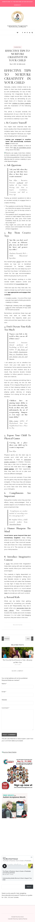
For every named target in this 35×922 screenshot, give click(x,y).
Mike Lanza (13, 421)
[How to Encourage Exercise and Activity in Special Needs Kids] (29, 638)
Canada (16, 897)
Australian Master (15, 524)
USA (5, 897)
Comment (5, 708)
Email (4, 691)
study (8, 564)
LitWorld (20, 183)
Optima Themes (22, 918)
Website (4, 700)
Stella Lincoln (22, 64)
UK (9, 897)
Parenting (17, 47)
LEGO (18, 261)
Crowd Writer (20, 284)
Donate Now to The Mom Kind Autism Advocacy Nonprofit (17, 3)
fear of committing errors (22, 147)
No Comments (17, 625)
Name (4, 683)
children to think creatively (21, 103)
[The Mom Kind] (17, 17)
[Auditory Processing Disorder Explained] (5, 638)
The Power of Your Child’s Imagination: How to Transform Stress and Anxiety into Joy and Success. (18, 354)
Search (29, 886)
